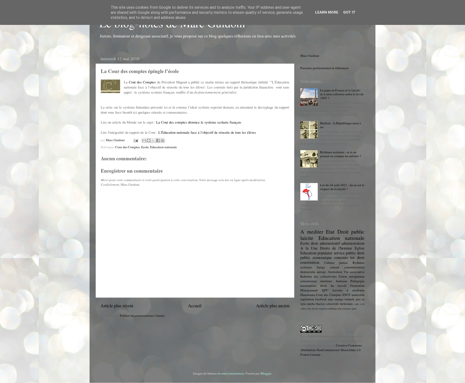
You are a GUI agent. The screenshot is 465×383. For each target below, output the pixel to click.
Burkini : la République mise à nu (340, 125)
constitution (309, 262)
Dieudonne (307, 295)
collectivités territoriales (339, 304)
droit (360, 257)
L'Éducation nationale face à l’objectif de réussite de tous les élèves (207, 132)
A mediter (311, 231)
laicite (306, 237)
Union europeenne (351, 276)
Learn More (326, 12)
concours (341, 257)
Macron (320, 304)
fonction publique (328, 308)
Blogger (266, 373)
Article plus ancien (272, 305)
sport (353, 308)
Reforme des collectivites (318, 276)
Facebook (320, 299)
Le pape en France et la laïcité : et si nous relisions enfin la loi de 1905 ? (342, 94)
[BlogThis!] (148, 140)
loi (352, 257)
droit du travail (333, 285)
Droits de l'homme (336, 248)
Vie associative (354, 272)
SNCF (346, 295)
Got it (349, 12)
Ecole (145, 147)
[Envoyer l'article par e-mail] (135, 140)
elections (326, 281)
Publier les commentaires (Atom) (142, 315)
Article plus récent (117, 305)
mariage (338, 299)
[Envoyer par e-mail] (144, 140)
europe (321, 272)
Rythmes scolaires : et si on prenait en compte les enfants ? (340, 154)
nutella (311, 304)
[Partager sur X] (153, 140)
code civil (359, 304)
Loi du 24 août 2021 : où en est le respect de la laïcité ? (342, 187)
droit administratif (325, 243)
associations (308, 285)
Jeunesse (341, 281)
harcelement (344, 308)
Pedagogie (357, 281)
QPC (325, 290)
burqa (321, 267)
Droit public (351, 231)
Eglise (359, 248)
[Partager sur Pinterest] (162, 140)
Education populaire (316, 253)
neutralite (358, 295)
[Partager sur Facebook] (157, 140)
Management (309, 290)
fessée (315, 308)
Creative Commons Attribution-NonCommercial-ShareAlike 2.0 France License (331, 350)
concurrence (308, 281)
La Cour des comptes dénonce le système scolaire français (198, 122)
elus (309, 308)
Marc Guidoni (309, 55)
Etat (330, 231)
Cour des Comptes (142, 82)
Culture (329, 262)
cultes (303, 308)
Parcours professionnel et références (324, 68)
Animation (335, 272)
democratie (307, 272)
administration (352, 243)
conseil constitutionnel (347, 267)
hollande (349, 299)
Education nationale (163, 147)
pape (330, 299)
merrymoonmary (232, 373)
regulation (307, 299)
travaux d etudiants (349, 290)
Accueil (195, 305)
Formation (357, 285)
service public (345, 253)
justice (343, 262)
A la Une (309, 248)
